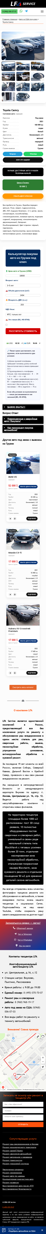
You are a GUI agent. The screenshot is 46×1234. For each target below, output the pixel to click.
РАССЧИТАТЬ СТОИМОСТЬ (23, 331)
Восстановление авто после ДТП (18, 1185)
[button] (23, 407)
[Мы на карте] (16, 945)
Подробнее (32, 518)
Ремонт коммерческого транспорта (19, 1147)
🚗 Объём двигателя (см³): (18, 291)
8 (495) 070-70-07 (33, 992)
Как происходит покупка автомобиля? (18, 428)
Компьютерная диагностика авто (18, 1179)
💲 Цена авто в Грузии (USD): (19, 271)
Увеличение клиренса (13, 1169)
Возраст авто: (12, 280)
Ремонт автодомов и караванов (17, 1157)
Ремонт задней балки (13, 1150)
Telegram (12, 154)
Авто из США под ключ (28, 19)
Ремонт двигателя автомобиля (17, 1153)
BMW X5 (12, 476)
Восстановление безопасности (17, 1189)
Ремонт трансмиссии (12, 1160)
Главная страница (10, 19)
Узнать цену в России (23, 196)
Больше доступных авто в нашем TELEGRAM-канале (23, 171)
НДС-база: (10, 309)
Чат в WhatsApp (25, 939)
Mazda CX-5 (15, 552)
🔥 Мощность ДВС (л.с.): (17, 300)
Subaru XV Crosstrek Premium (19, 630)
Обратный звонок (25, 928)
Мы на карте (25, 945)
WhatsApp (33, 154)
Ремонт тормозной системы (16, 1163)
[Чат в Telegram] (15, 934)
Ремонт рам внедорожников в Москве (20, 1144)
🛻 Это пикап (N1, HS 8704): (18, 320)
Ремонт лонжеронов (12, 1172)
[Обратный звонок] (14, 928)
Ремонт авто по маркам (14, 1176)
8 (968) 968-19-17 (24, 1002)
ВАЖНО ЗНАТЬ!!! (16, 407)
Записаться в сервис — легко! (23, 923)
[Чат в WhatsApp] (15, 939)
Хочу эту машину (23, 160)
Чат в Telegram (25, 934)
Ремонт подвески (11, 1182)
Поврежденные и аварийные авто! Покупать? (20, 420)
